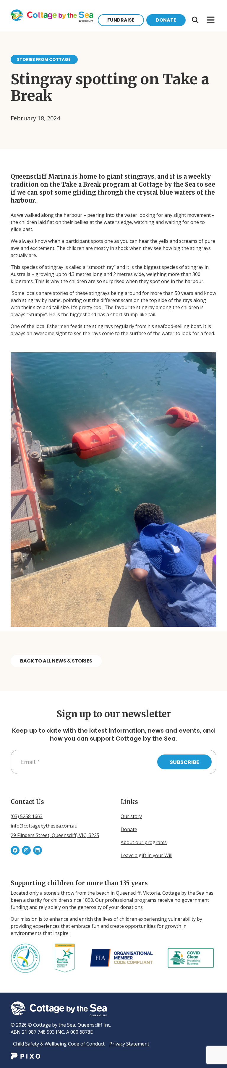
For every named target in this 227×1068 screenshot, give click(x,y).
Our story (131, 816)
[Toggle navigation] (195, 20)
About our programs (144, 842)
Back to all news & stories (56, 660)
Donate (166, 20)
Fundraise (120, 20)
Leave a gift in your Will (146, 855)
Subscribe (184, 762)
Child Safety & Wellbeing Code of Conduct (59, 1043)
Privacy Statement (129, 1043)
